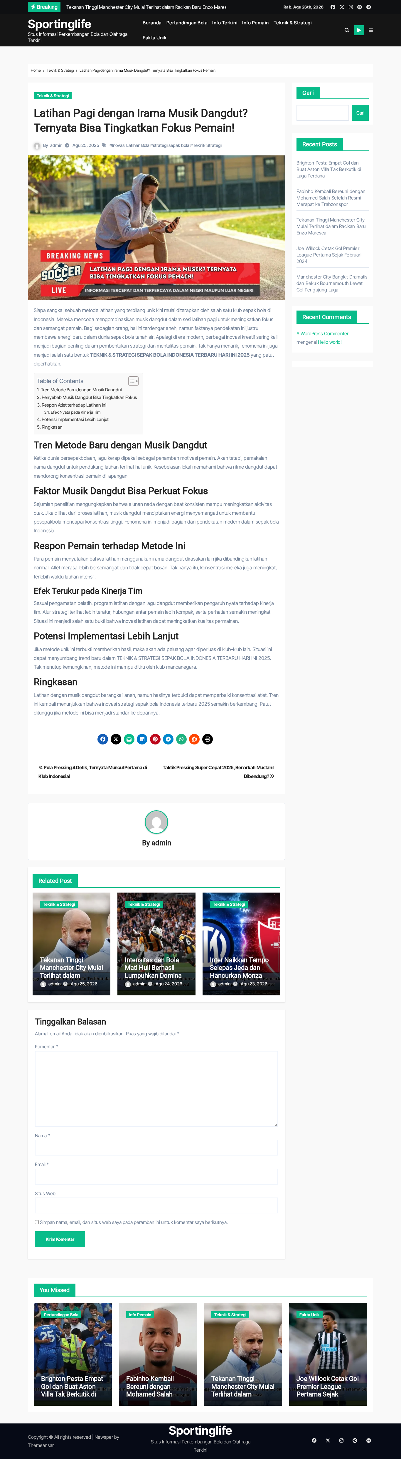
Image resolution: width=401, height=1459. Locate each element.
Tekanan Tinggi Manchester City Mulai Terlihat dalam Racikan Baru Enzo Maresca (71, 975)
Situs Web (45, 1193)
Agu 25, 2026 (84, 984)
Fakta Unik (155, 38)
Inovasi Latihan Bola (130, 145)
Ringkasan (52, 427)
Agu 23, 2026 (254, 984)
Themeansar (40, 1445)
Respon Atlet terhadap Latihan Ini (74, 405)
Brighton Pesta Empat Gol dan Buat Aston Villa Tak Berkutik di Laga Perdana (328, 169)
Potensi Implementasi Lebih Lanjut (75, 419)
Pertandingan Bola (187, 23)
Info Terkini (224, 23)
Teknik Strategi (207, 145)
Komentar (46, 1046)
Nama (42, 1135)
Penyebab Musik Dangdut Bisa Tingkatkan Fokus (89, 397)
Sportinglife (59, 24)
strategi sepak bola (171, 145)
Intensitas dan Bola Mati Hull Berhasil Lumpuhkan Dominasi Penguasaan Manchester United (155, 975)
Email (42, 1164)
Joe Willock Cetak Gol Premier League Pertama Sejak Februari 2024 (328, 254)
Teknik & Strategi (293, 23)
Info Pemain (255, 23)
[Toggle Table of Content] (130, 381)
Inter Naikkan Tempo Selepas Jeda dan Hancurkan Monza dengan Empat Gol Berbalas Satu (239, 975)
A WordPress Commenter (322, 333)
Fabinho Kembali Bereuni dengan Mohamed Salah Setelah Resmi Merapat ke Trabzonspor (330, 197)
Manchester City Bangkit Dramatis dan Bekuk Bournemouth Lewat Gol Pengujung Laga (332, 283)
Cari (308, 92)
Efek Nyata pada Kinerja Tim (76, 412)
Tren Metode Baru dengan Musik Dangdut (81, 390)
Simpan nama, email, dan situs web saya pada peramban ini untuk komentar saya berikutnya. (134, 1222)
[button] (370, 30)
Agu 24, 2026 (169, 984)
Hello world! (330, 342)
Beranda (152, 23)
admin (56, 145)
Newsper (104, 1437)
